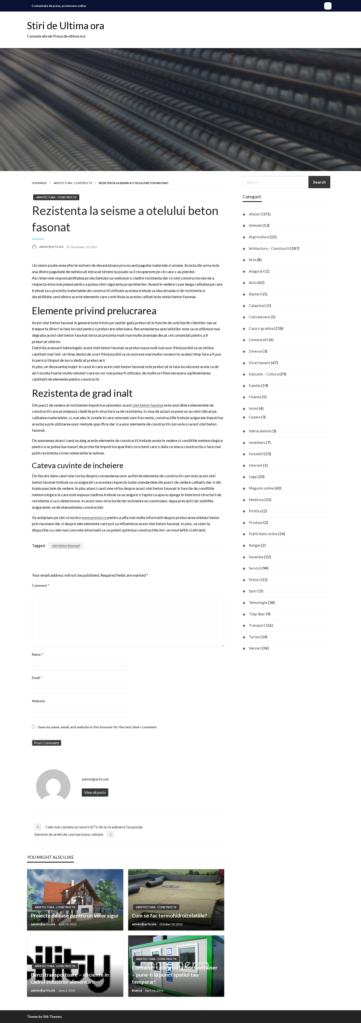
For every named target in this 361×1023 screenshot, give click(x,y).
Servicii (255, 568)
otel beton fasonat (147, 405)
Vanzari (255, 648)
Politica (255, 511)
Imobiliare (257, 442)
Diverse (255, 351)
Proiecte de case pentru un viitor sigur (75, 915)
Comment (41, 585)
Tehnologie (258, 602)
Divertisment (259, 362)
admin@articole (51, 247)
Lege (253, 476)
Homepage (39, 183)
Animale (255, 225)
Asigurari (256, 271)
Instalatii (256, 454)
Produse (256, 522)
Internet (255, 465)
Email (37, 678)
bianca (137, 990)
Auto (253, 282)
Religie (254, 545)
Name (37, 654)
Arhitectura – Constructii (269, 248)
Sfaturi (254, 579)
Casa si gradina (261, 328)
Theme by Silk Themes (44, 1017)
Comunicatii (258, 339)
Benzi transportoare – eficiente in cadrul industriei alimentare (70, 978)
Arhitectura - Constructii (73, 183)
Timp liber (257, 614)
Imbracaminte (260, 431)
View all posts (95, 792)
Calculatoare (259, 317)
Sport (253, 591)
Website (38, 701)
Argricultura (259, 237)
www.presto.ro (94, 517)
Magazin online (261, 488)
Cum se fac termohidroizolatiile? (169, 915)
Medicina (256, 499)
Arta (252, 259)
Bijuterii (255, 294)
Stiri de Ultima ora (65, 25)
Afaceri (255, 214)
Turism (254, 637)
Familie (255, 385)
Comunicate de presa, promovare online (59, 6)
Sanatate (256, 557)
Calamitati (257, 305)
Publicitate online (263, 533)
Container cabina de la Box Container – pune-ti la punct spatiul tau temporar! (174, 974)
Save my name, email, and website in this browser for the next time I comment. (97, 727)
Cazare (254, 417)
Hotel (253, 408)
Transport (257, 625)
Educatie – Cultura (264, 374)
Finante (255, 397)
